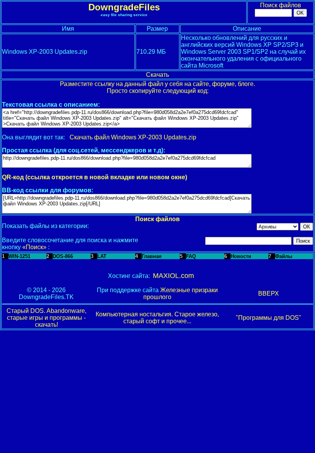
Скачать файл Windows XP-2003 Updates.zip (133, 137)
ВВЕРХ (268, 293)
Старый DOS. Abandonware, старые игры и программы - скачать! (46, 318)
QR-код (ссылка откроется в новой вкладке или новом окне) (94, 177)
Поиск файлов (280, 5)
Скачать (157, 74)
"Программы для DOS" (268, 317)
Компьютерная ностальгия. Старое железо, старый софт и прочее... (157, 317)
